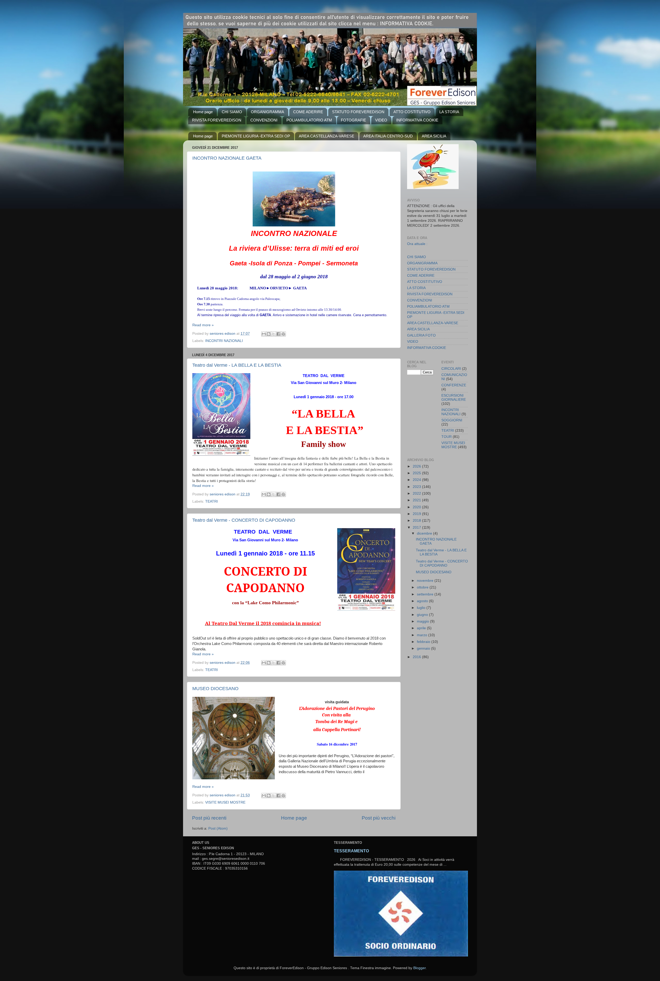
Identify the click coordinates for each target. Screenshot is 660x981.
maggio (423, 621)
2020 (417, 507)
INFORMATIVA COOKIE (417, 120)
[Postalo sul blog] (268, 334)
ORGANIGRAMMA (267, 112)
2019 (417, 514)
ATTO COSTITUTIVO (412, 112)
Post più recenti (209, 818)
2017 (417, 527)
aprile (422, 628)
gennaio (424, 648)
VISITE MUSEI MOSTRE (225, 802)
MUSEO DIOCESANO (215, 688)
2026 (417, 466)
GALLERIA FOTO (421, 335)
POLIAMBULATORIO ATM (309, 120)
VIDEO (381, 120)
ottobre (423, 587)
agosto (423, 601)
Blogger (419, 968)
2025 (417, 473)
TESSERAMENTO (351, 851)
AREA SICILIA (434, 136)
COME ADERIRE (308, 112)
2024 (417, 480)
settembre (425, 594)
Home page (203, 112)
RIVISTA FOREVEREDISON (216, 120)
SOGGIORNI (451, 420)
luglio (421, 608)
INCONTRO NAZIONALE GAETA (226, 158)
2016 (417, 657)
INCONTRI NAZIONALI (224, 341)
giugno (423, 615)
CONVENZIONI (263, 120)
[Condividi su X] (273, 334)
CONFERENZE (453, 385)
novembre (425, 581)
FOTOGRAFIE (353, 120)
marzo (422, 635)
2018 (417, 520)
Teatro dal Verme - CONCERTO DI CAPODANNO (243, 520)
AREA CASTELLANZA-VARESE (326, 136)
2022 (417, 493)
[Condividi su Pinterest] (283, 334)
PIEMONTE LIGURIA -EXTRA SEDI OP (256, 136)
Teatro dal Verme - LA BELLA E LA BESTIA (236, 365)
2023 (417, 487)
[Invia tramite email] (263, 334)
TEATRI (211, 501)
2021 (417, 500)
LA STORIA (449, 112)
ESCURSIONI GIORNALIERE (453, 398)
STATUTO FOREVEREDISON (358, 112)
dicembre (425, 533)
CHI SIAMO (232, 112)
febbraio (424, 642)
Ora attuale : (417, 244)
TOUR (446, 437)
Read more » (203, 325)
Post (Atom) (218, 828)
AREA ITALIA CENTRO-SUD (388, 136)
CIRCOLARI (451, 369)
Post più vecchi (378, 818)
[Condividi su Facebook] (278, 334)
